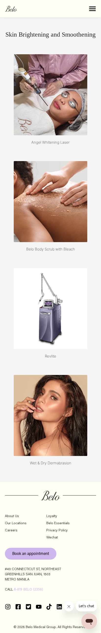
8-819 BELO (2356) (28, 590)
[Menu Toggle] (92, 8)
